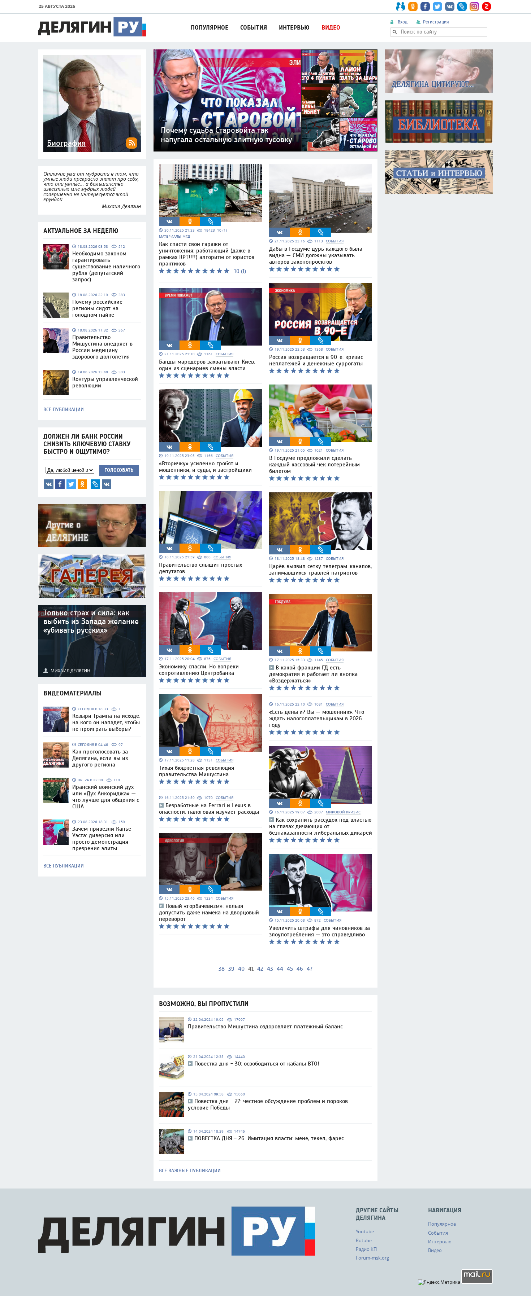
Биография (66, 143)
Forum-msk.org (372, 1258)
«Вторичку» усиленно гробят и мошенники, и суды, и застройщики (205, 466)
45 (290, 969)
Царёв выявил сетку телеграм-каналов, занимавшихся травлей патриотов (320, 569)
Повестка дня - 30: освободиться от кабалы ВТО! (256, 1063)
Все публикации (63, 410)
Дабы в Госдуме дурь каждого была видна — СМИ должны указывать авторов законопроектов (315, 255)
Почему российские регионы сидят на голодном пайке (97, 308)
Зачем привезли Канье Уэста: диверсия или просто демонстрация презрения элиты (101, 839)
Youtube (365, 1231)
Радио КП (366, 1249)
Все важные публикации (190, 1171)
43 (270, 969)
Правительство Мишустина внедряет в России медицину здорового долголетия (102, 347)
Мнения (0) (106, 484)
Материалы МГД (174, 236)
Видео (330, 27)
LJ (95, 484)
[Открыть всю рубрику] (439, 71)
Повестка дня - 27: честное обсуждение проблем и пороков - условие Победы (270, 1104)
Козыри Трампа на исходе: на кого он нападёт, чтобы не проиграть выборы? (106, 722)
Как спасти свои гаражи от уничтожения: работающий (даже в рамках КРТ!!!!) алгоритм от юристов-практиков (208, 254)
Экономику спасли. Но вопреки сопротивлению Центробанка (199, 669)
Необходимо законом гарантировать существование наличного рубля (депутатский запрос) (106, 266)
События (253, 27)
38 (222, 969)
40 (241, 969)
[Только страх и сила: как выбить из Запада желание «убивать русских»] (92, 641)
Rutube (364, 1240)
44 (280, 969)
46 (300, 969)
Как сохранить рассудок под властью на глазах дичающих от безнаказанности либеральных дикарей (320, 826)
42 (260, 969)
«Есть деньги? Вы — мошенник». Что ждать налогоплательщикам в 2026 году (316, 718)
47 (309, 969)
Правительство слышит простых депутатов (200, 568)
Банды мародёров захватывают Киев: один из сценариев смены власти (207, 365)
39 (231, 969)
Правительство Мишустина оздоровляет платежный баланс (265, 1026)
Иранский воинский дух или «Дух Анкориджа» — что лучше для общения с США (105, 797)
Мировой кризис (343, 812)
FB (60, 484)
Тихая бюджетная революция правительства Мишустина (196, 771)
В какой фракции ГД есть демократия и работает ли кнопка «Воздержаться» (313, 674)
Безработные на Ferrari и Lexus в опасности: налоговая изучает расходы (209, 808)
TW (71, 484)
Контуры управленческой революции (105, 382)
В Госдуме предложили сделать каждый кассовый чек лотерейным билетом (314, 464)
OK (82, 484)
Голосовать (118, 470)
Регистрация (436, 22)
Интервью (294, 27)
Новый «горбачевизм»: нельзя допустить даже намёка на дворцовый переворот (209, 912)
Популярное (209, 27)
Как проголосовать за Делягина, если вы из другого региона (100, 758)
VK (48, 484)
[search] (395, 32)
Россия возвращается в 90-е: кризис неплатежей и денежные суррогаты (316, 360)
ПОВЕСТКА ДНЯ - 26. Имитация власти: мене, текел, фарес (269, 1138)
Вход (402, 22)
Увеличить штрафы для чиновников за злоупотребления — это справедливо (319, 931)
